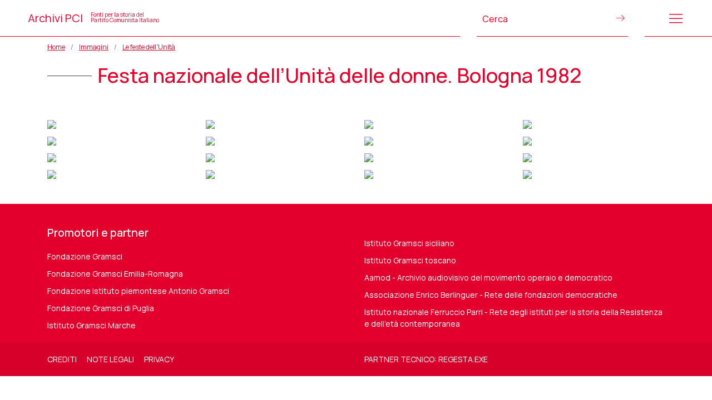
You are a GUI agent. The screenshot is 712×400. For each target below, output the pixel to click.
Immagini (93, 47)
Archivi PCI (93, 18)
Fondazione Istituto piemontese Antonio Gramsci (138, 291)
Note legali (110, 359)
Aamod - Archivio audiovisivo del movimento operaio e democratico (488, 277)
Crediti (62, 359)
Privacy (159, 359)
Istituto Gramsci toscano (410, 260)
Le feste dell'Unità (148, 47)
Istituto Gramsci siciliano (409, 243)
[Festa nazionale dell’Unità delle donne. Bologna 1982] (51, 123)
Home (56, 47)
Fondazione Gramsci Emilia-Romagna (115, 273)
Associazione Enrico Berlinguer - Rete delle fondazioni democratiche (490, 294)
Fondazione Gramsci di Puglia (100, 308)
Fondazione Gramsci (84, 256)
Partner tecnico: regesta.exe (426, 359)
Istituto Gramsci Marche (91, 325)
